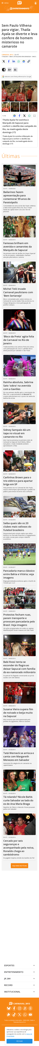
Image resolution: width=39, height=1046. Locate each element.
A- (15, 69)
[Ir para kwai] (25, 1008)
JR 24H (7, 978)
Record (8, 985)
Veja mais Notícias (19, 866)
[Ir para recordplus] (8, 1014)
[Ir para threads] (30, 1008)
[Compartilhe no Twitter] (3, 61)
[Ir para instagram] (19, 1008)
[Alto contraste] (4, 70)
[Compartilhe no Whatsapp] (18, 61)
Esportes (9, 965)
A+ (9, 69)
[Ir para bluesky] (8, 1008)
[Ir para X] (19, 1014)
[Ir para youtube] (30, 1014)
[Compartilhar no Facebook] (8, 61)
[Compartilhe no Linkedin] (13, 61)
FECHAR (19, 1041)
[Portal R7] (19, 3)
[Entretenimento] (19, 9)
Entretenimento (13, 972)
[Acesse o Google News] (23, 61)
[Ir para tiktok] (14, 1014)
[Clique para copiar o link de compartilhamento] (28, 61)
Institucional (12, 991)
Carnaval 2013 (7, 55)
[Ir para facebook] (14, 1008)
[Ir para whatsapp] (25, 1014)
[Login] (35, 3)
